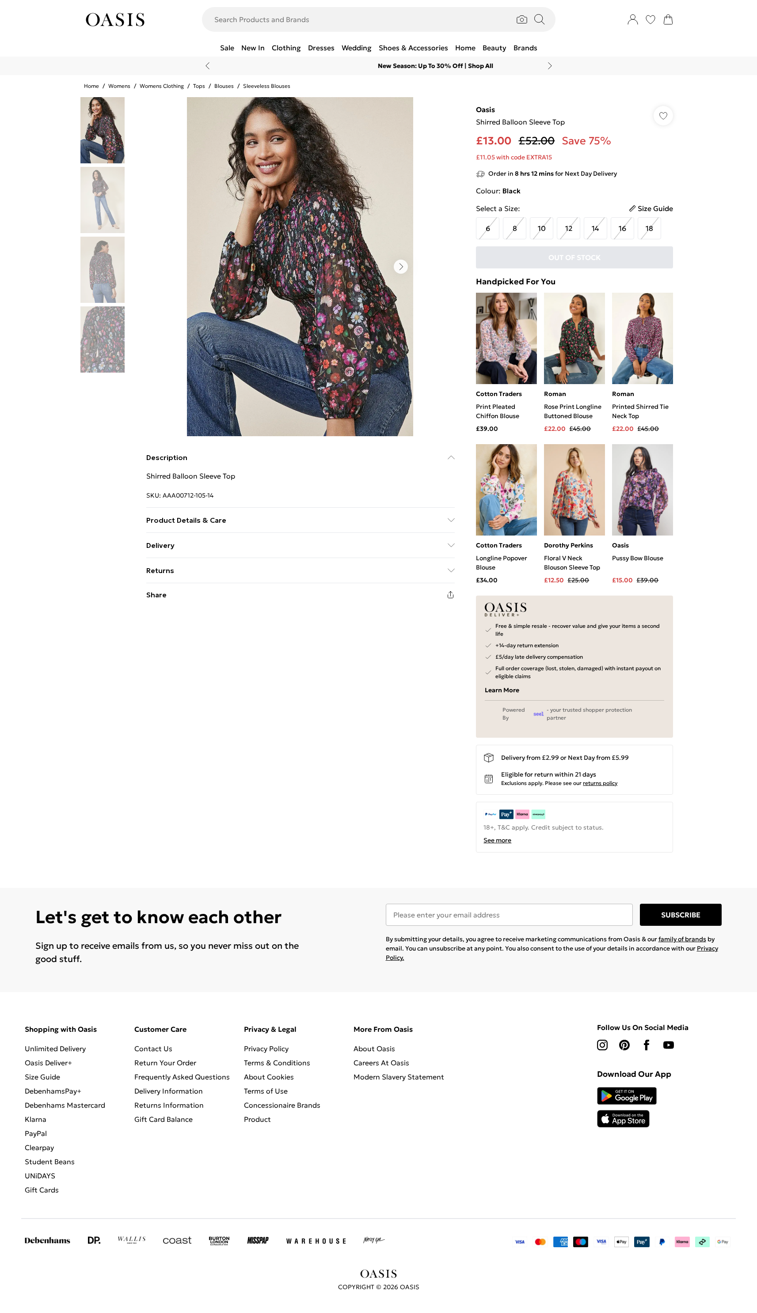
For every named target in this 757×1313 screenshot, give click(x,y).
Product (257, 1119)
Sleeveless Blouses (266, 86)
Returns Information (169, 1105)
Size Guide (42, 1076)
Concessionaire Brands (282, 1105)
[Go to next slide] (401, 267)
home (91, 86)
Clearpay (39, 1147)
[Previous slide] (207, 66)
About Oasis (374, 1048)
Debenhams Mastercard (65, 1105)
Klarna (35, 1119)
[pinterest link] (624, 1045)
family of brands (682, 939)
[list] (300, 266)
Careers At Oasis (381, 1062)
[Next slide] (549, 66)
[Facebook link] (646, 1045)
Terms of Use (266, 1091)
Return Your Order (165, 1062)
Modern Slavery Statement (399, 1076)
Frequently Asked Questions (182, 1076)
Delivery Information (168, 1091)
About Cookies (269, 1076)
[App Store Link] (627, 1107)
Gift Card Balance (163, 1119)
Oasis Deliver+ (48, 1062)
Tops (199, 86)
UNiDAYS (40, 1175)
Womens (119, 86)
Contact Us (153, 1048)
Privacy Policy (266, 1048)
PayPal (36, 1133)
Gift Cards (42, 1189)
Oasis (485, 109)
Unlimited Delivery (55, 1048)
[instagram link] (602, 1045)
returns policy (600, 783)
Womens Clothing (162, 86)
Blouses (224, 86)
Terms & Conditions (277, 1062)
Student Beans (50, 1161)
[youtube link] (668, 1045)
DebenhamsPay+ (53, 1091)
